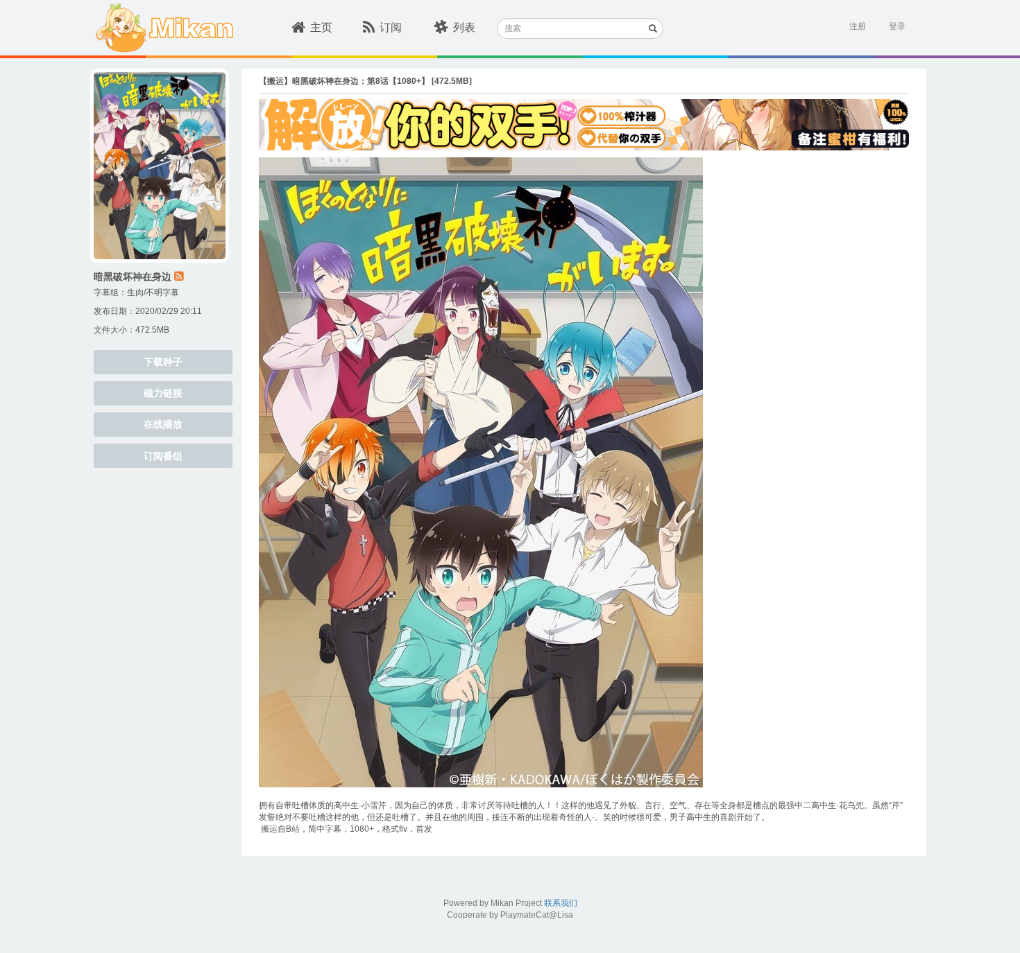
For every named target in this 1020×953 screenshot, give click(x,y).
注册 (857, 26)
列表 (464, 27)
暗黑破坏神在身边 (132, 276)
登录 (897, 26)
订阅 (391, 27)
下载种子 (163, 361)
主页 (321, 27)
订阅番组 (163, 456)
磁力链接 (163, 393)
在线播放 (163, 424)
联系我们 (560, 903)
